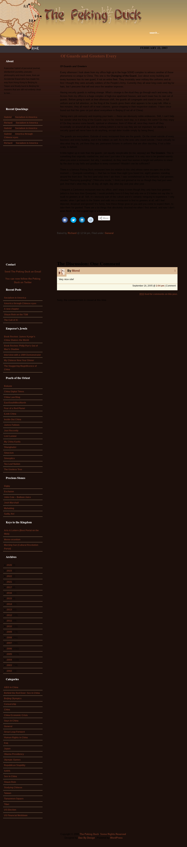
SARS (7, 771)
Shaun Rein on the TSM (16, 314)
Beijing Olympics (13, 698)
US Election (10, 809)
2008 (9, 637)
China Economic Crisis (16, 715)
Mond (76, 270)
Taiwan (7, 793)
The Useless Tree (13, 469)
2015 (9, 598)
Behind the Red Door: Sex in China (22, 693)
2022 (9, 576)
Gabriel (8, 117)
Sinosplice (9, 458)
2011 (9, 620)
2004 (9, 660)
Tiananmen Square (14, 798)
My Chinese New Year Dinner (19, 360)
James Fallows (12, 425)
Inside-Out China (12, 419)
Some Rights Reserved (113, 834)
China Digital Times (14, 391)
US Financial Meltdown (15, 815)
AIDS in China (11, 687)
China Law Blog (12, 397)
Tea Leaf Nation (12, 464)
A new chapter (11, 309)
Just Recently (11, 430)
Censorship (10, 704)
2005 (9, 654)
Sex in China (10, 776)
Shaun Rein (10, 782)
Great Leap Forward (14, 732)
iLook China (10, 414)
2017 (9, 587)
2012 (9, 615)
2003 (9, 665)
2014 (9, 604)
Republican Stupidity (14, 765)
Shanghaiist (10, 447)
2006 (9, 648)
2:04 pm (160, 285)
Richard (72, 233)
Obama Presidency (14, 754)
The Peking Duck (89, 834)
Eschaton (9, 491)
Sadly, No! (9, 514)
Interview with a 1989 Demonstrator (22, 355)
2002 (9, 671)
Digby (7, 486)
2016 (9, 593)
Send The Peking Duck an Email (23, 271)
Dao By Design (86, 837)
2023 (9, 570)
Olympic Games (12, 760)
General (109, 233)
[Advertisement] (101, 42)
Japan (7, 748)
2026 (9, 565)
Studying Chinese (13, 787)
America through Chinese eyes (20, 303)
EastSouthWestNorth (15, 402)
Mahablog (9, 508)
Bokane (8, 386)
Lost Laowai (10, 436)
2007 (9, 643)
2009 (9, 632)
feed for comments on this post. (159, 294)
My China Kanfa (12, 441)
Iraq (6, 743)
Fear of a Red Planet (14, 408)
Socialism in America (26, 117)
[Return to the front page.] (93, 13)
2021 (9, 582)
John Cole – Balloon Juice (17, 497)
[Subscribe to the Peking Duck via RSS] (176, 35)
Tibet (6, 804)
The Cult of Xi (11, 320)
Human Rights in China (16, 737)
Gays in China (11, 720)
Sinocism (9, 453)
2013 (9, 609)
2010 (9, 626)
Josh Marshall (11, 502)
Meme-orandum (12, 539)
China (7, 709)
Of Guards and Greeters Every (89, 56)
